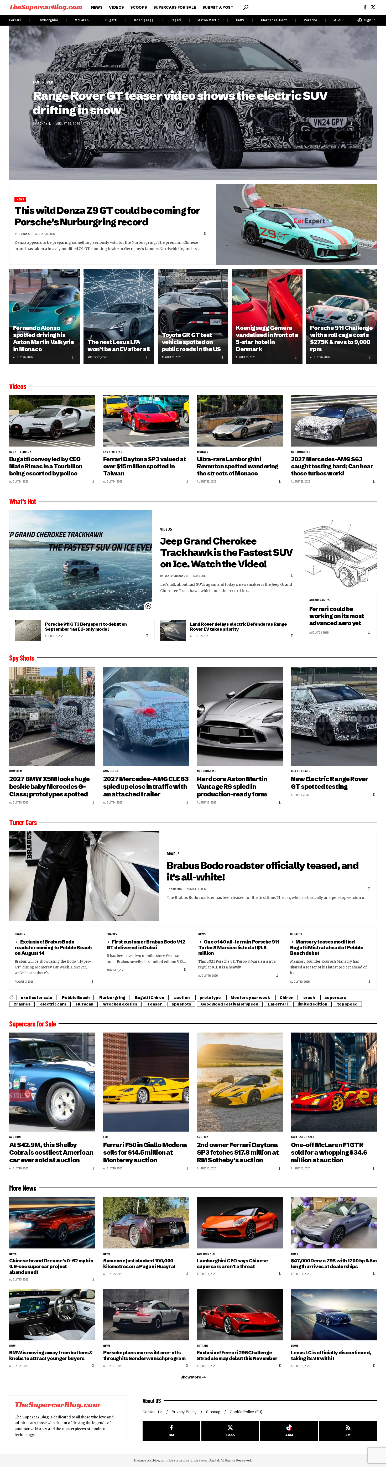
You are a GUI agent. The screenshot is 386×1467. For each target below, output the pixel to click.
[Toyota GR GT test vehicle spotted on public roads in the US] (193, 316)
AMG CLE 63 (110, 771)
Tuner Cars (23, 822)
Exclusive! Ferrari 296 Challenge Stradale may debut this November (237, 1355)
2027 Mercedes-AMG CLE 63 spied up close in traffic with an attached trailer (146, 786)
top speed (347, 1004)
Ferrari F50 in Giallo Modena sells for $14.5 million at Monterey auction (145, 1152)
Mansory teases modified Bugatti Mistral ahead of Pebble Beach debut (326, 947)
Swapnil (176, 888)
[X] (373, 7)
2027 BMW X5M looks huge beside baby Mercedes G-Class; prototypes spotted (49, 786)
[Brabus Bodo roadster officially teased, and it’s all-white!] (84, 876)
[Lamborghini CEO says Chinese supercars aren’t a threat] (240, 1222)
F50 (105, 1136)
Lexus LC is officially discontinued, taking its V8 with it (331, 1355)
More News (22, 1187)
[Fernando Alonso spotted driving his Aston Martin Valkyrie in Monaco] (44, 316)
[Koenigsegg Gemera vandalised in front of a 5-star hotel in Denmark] (267, 316)
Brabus (173, 854)
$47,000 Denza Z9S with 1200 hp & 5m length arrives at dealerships (334, 1263)
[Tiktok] (289, 1431)
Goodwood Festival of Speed (229, 1004)
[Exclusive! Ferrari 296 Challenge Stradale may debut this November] (240, 1315)
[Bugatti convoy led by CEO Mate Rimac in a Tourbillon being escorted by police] (52, 421)
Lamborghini (48, 20)
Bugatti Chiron (20, 451)
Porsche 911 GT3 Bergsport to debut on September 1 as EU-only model (86, 626)
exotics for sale (36, 997)
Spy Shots (21, 657)
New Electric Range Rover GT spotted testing (329, 782)
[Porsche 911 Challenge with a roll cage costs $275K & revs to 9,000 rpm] (341, 316)
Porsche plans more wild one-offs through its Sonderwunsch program (144, 1355)
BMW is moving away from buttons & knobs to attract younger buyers (51, 1355)
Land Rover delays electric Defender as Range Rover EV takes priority (238, 626)
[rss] (348, 1431)
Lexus (295, 1345)
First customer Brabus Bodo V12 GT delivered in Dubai (146, 945)
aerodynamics (319, 600)
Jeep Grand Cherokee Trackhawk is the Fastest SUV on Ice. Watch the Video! (226, 552)
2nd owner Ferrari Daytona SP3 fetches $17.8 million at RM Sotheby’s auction (238, 1152)
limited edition (312, 1004)
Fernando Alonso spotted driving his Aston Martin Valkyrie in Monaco (43, 338)
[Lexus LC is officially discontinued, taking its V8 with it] (334, 1315)
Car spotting (112, 451)
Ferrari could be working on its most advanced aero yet (336, 615)
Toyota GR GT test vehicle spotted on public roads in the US (191, 342)
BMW (240, 20)
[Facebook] (365, 7)
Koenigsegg (144, 20)
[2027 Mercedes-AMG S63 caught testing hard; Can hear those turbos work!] (334, 421)
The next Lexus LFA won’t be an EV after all (118, 346)
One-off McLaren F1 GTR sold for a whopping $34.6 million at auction (329, 1152)
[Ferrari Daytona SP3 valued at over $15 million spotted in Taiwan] (146, 421)
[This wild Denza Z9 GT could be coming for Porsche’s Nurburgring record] (296, 224)
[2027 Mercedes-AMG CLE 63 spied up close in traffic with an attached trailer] (146, 716)
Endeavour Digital (204, 1460)
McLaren (81, 20)
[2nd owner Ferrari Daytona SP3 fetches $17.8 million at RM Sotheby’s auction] (240, 1082)
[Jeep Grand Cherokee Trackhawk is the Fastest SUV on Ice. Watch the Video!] (80, 560)
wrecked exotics (120, 1004)
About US (152, 1400)
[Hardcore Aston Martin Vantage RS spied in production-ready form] (240, 716)
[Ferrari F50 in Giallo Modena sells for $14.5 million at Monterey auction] (146, 1082)
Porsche (310, 20)
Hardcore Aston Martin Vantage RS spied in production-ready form (232, 786)
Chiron (287, 997)
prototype (210, 997)
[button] (245, 7)
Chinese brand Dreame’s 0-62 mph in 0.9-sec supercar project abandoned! (51, 1266)
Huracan (84, 1004)
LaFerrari (278, 1004)
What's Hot (22, 501)
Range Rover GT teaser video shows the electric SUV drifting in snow (180, 102)
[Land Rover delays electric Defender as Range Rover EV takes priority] (173, 630)
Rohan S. (44, 123)
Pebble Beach (76, 997)
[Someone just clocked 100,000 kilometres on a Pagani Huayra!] (146, 1222)
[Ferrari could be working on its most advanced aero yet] (340, 552)
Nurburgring (300, 451)
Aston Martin (208, 20)
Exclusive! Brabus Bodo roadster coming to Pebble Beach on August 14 (53, 947)
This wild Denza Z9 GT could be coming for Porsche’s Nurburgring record (107, 216)
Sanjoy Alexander (176, 575)
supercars (335, 997)
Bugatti (111, 20)
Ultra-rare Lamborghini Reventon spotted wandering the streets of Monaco (237, 466)
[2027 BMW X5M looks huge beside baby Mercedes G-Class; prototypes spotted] (52, 716)
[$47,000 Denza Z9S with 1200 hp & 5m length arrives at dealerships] (334, 1222)
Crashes (21, 1004)
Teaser (154, 1004)
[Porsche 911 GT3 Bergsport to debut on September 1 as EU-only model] (28, 630)
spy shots (181, 1004)
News (20, 199)
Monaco (202, 451)
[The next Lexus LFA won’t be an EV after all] (119, 316)
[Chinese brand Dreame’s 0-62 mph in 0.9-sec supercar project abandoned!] (52, 1222)
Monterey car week (250, 997)
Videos (17, 386)
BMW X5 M (16, 771)
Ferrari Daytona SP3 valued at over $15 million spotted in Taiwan (144, 466)
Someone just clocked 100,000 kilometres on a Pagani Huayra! (139, 1263)
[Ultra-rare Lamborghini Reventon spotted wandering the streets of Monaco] (240, 421)
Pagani (175, 20)
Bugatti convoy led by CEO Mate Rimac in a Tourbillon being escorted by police (45, 466)
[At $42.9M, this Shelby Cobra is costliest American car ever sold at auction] (52, 1082)
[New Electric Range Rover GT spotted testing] (334, 716)
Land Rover (43, 82)
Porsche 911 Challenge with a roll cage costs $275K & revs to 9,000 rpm (341, 338)
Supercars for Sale (32, 1023)
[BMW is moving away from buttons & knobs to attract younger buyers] (52, 1315)
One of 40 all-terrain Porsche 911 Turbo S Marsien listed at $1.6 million (238, 947)
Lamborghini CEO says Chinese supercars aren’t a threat (232, 1263)
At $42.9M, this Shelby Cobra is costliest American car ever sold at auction (51, 1152)
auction (182, 997)
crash (309, 997)
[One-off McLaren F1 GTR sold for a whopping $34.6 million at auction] (334, 1082)
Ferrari (15, 20)
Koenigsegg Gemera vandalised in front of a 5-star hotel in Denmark (267, 338)
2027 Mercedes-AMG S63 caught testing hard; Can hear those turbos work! (332, 466)
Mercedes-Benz (274, 20)
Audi (337, 20)
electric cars (300, 771)
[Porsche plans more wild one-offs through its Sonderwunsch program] (146, 1315)
